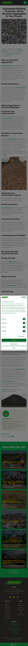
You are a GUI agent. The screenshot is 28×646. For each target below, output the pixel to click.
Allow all (14, 340)
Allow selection (14, 344)
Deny (14, 347)
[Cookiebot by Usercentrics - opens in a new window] (21, 297)
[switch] (25, 323)
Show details (21, 336)
